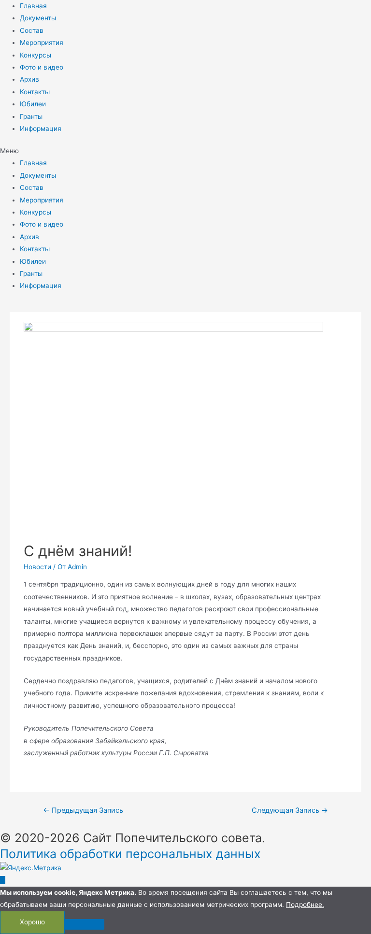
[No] (84, 924)
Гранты (31, 116)
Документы (38, 18)
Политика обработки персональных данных (130, 854)
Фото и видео (41, 67)
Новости (37, 567)
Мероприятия (41, 42)
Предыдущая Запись (83, 810)
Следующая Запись (290, 810)
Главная (33, 6)
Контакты (35, 92)
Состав (31, 30)
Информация (40, 128)
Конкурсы (35, 55)
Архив (29, 79)
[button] (185, 151)
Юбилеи (33, 104)
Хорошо (32, 922)
